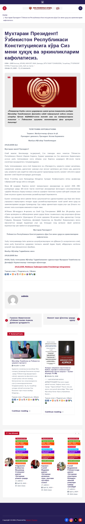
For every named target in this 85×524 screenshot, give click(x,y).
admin (24, 296)
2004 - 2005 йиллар (12, 63)
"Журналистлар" (21, 438)
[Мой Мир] (34, 274)
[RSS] (22, 274)
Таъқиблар (66, 63)
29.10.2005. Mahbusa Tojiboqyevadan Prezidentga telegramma (42, 267)
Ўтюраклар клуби (16, 66)
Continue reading (20, 411)
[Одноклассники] (25, 274)
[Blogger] (13, 274)
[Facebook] (8, 274)
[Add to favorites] (27, 274)
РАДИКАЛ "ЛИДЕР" (21, 455)
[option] (16, 462)
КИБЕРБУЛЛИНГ (21, 449)
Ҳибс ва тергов (28, 66)
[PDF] (17, 274)
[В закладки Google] (29, 274)
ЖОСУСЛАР (19, 446)
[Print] (20, 274)
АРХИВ (22, 63)
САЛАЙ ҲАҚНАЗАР (21, 460)
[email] (15, 274)
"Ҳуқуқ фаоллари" (21, 441)
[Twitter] (10, 274)
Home (5, 15)
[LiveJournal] (32, 274)
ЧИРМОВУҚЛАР (20, 463)
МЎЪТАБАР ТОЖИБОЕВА (52, 63)
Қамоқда (40, 63)
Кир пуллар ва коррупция (20, 452)
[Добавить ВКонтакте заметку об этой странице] (5, 274)
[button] (75, 433)
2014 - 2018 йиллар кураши (20, 443)
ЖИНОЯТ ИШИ (31, 63)
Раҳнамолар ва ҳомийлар (20, 457)
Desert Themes (31, 520)
